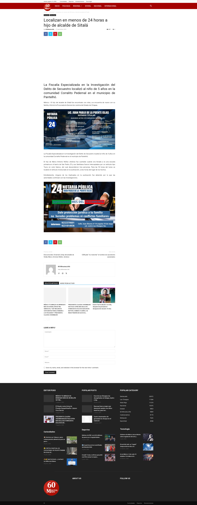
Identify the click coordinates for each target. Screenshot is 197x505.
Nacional (98, 6)
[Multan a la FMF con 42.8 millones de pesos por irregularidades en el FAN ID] (110, 437)
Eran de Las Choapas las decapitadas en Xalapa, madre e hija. (104, 398)
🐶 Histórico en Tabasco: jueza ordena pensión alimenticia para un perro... (54, 439)
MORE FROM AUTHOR (67, 283)
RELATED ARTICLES (51, 283)
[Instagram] (63, 273)
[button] (150, 6)
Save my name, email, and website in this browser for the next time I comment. (72, 367)
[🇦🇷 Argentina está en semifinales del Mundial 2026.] (110, 447)
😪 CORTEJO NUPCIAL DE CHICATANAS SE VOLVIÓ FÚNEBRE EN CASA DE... (54, 450)
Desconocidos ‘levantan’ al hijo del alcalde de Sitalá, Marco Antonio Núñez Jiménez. (59, 256)
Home (45, 12)
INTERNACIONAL (110, 6)
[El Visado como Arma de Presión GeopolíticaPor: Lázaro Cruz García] (49, 408)
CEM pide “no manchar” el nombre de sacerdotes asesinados (98, 256)
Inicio (57, 6)
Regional (76, 6)
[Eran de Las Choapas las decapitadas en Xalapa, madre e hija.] (87, 398)
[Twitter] (50, 34)
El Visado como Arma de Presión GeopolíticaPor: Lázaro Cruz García (66, 408)
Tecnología (89, 1)
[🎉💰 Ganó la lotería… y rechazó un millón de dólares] (72, 461)
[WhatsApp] (60, 34)
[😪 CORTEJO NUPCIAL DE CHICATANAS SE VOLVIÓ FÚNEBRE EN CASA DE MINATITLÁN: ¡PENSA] (72, 450)
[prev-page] (45, 319)
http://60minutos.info (63, 269)
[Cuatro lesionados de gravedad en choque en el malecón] (87, 419)
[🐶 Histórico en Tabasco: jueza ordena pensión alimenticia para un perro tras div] (72, 439)
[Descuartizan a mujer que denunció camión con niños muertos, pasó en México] (87, 408)
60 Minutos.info (50, 29)
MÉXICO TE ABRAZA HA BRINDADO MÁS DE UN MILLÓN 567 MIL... (66, 398)
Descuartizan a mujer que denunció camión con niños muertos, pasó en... (103, 408)
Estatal (88, 6)
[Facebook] (46, 34)
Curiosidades (63, 1)
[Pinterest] (55, 34)
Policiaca (66, 6)
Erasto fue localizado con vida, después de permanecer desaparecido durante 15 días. (102, 306)
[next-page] (48, 319)
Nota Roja (52, 15)
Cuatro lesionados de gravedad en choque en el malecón (102, 419)
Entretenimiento (80, 1)
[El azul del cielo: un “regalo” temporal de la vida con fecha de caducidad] (148, 447)
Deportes (71, 1)
